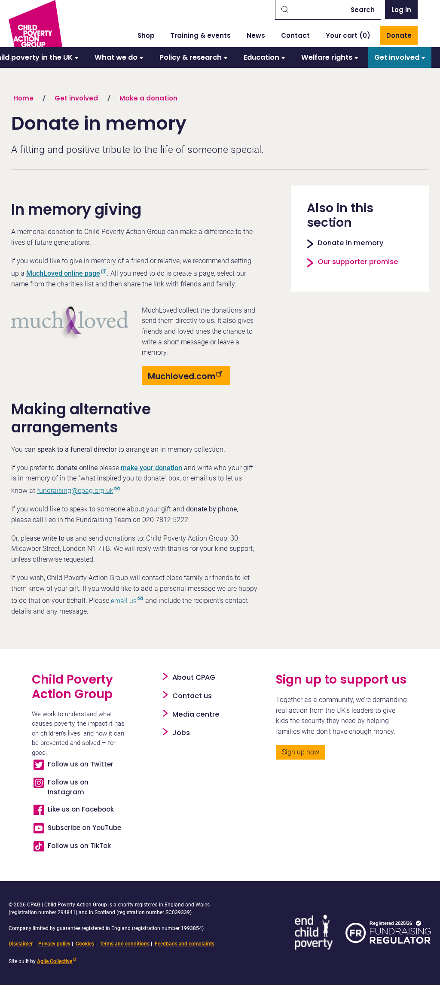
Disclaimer (21, 944)
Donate (399, 35)
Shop (146, 35)
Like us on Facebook (81, 809)
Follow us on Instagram (68, 787)
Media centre (196, 714)
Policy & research (190, 57)
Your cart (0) (348, 35)
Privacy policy (54, 944)
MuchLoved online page (63, 273)
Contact (295, 35)
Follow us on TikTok (79, 845)
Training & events (200, 35)
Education (261, 57)
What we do (116, 57)
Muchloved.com (181, 376)
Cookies (85, 944)
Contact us (192, 696)
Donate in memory (351, 243)
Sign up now (300, 752)
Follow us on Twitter (80, 764)
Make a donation (148, 98)
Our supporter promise (358, 262)
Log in (401, 9)
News (256, 35)
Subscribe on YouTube (84, 827)
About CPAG (193, 677)
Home (23, 98)
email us (124, 601)
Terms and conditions (125, 944)
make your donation (151, 468)
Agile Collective (54, 961)
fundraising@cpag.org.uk (75, 490)
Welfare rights (326, 57)
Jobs (181, 733)
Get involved (396, 57)
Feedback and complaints (184, 944)
